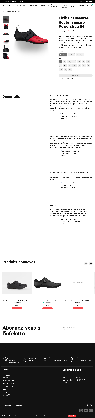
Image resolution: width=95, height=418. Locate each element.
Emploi (4, 392)
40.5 (65, 66)
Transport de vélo (73, 5)
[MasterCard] (81, 411)
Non (74, 416)
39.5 (88, 62)
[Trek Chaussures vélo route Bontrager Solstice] (17, 282)
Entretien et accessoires (54, 5)
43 (88, 66)
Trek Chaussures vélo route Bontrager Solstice (17, 301)
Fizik (47, 299)
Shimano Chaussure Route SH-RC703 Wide (78, 301)
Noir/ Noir (71, 55)
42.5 (84, 66)
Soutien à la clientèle (8, 386)
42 (79, 66)
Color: (61, 52)
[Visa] (86, 411)
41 (70, 66)
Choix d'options (16, 308)
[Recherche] (88, 5)
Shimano (78, 299)
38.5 (79, 62)
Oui (70, 416)
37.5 (69, 62)
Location (25, 5)
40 (60, 66)
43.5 (61, 70)
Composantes (44, 5)
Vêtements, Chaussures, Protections (64, 5)
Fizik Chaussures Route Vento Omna (48, 301)
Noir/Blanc (80, 55)
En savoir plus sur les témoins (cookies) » (85, 416)
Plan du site (5, 389)
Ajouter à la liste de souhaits (66, 79)
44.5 (70, 70)
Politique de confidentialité (6, 377)
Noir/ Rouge (63, 55)
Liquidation (81, 5)
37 (64, 62)
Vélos (18, 5)
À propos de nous (7, 373)
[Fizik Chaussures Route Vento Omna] (47, 282)
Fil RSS (20, 405)
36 (60, 62)
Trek (17, 299)
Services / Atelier (7, 395)
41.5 (75, 66)
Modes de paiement (8, 381)
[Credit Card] (91, 411)
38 (74, 62)
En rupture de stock (75, 75)
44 (65, 70)
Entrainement (33, 5)
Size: (60, 58)
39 (83, 62)
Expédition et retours (8, 384)
